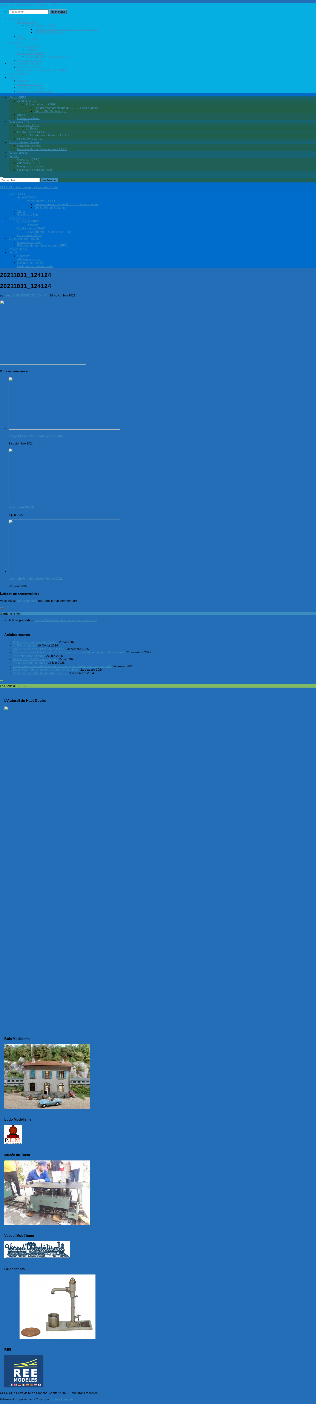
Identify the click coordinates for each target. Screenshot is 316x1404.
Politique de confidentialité (35, 91)
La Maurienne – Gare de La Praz (48, 56)
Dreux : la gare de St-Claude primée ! (38, 649)
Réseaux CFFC (19, 43)
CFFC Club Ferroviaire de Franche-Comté (29, 4)
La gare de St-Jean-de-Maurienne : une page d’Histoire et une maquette (62, 666)
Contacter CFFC (28, 80)
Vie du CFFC (17, 18)
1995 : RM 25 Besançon (50, 32)
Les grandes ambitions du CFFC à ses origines (66, 29)
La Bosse (32, 49)
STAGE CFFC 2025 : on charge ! (35, 659)
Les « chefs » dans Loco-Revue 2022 (36, 578)
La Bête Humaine (25, 645)
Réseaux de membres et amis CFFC (42, 70)
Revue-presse (18, 74)
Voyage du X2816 (21, 507)
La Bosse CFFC (28, 46)
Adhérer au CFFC (29, 84)
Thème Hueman (62, 1399)
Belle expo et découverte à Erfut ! (35, 642)
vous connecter (27, 600)
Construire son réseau (24, 63)
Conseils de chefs (29, 67)
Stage (21, 36)
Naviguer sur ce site (30, 87)
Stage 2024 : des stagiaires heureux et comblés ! (46, 669)
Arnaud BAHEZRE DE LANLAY (26, 295)
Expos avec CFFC (29, 60)
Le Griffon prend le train (29, 655)
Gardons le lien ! (28, 39)
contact (13, 77)
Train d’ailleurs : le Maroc (30, 662)
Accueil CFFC (26, 22)
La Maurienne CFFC (31, 53)
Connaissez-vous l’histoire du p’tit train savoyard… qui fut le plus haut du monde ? (68, 652)
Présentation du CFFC (41, 25)
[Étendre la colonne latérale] (1, 608)
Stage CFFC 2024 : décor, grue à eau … (37, 436)
